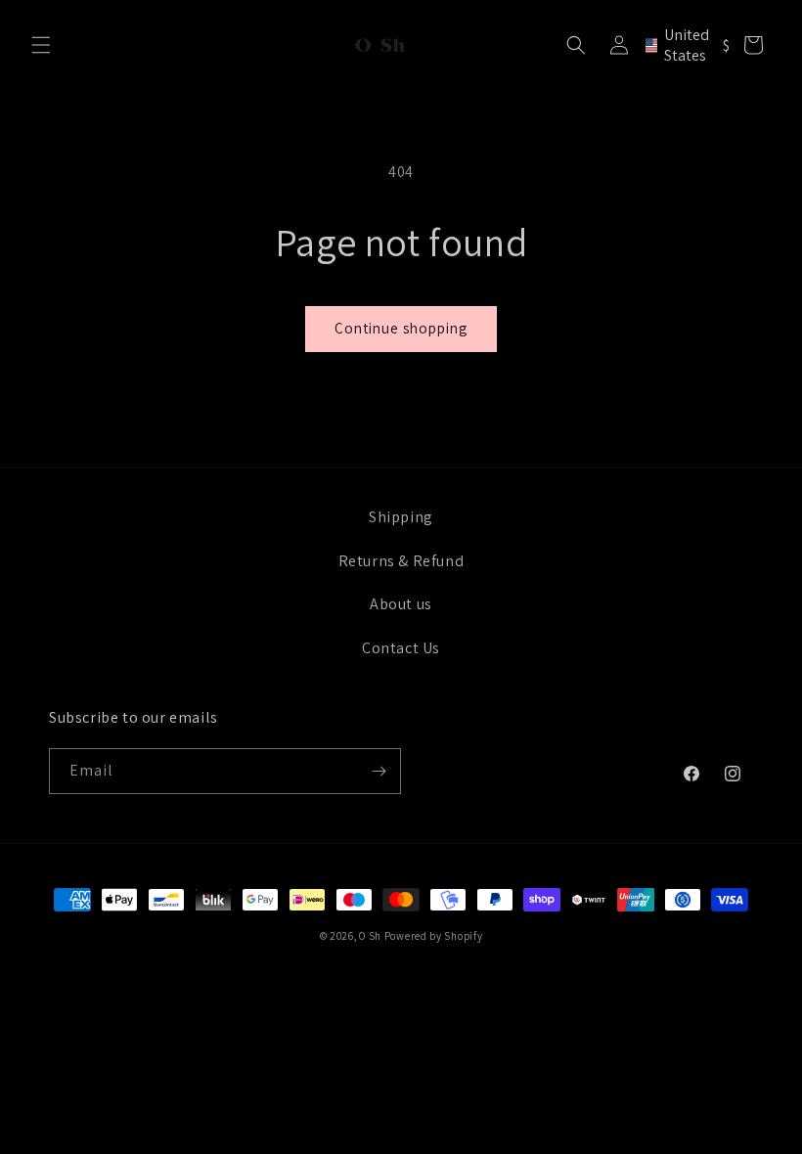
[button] (41, 45)
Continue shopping (401, 328)
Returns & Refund (401, 561)
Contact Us (401, 648)
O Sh (371, 936)
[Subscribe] (378, 771)
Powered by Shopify (433, 936)
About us (401, 604)
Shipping (401, 517)
